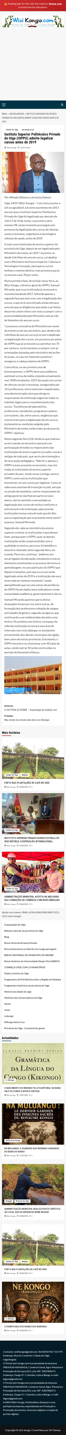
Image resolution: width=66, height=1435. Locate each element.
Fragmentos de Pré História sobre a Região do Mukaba (32, 979)
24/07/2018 (25, 147)
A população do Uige (15, 924)
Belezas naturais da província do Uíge (23, 930)
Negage (9, 1201)
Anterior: (30, 707)
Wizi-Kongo (12, 147)
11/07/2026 (23, 1156)
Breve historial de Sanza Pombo (20, 943)
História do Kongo (13, 1140)
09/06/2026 (23, 904)
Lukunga (8, 1016)
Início (7, 1010)
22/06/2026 (23, 846)
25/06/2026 (23, 1330)
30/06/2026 (23, 787)
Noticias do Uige (22, 1201)
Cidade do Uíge (12, 130)
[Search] (62, 104)
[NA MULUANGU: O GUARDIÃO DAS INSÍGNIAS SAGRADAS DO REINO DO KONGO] (33, 1124)
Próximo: (26, 718)
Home (7, 1003)
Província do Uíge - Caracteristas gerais (24, 1028)
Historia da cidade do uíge (17, 991)
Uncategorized (28, 130)
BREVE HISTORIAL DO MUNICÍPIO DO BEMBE (29, 955)
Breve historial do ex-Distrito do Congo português (30, 949)
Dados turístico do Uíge (16, 973)
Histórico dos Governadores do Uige (23, 997)
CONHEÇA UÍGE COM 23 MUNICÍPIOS (24, 967)
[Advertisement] (33, 66)
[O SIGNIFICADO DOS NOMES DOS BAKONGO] (33, 1302)
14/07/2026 (23, 1095)
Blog (6, 936)
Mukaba (25, 775)
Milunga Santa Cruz (14, 1022)
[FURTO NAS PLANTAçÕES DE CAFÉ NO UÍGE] (33, 758)
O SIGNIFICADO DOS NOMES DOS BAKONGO (25, 1326)
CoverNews (38, 1430)
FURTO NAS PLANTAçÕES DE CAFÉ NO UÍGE (26, 782)
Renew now (55, 3)
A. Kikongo (10, 1080)
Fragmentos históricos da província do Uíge (26, 985)
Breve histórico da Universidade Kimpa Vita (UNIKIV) (32, 961)
